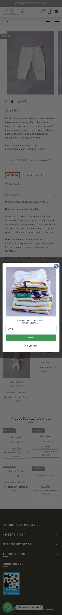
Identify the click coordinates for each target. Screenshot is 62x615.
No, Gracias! (31, 345)
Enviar (31, 337)
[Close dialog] (56, 266)
